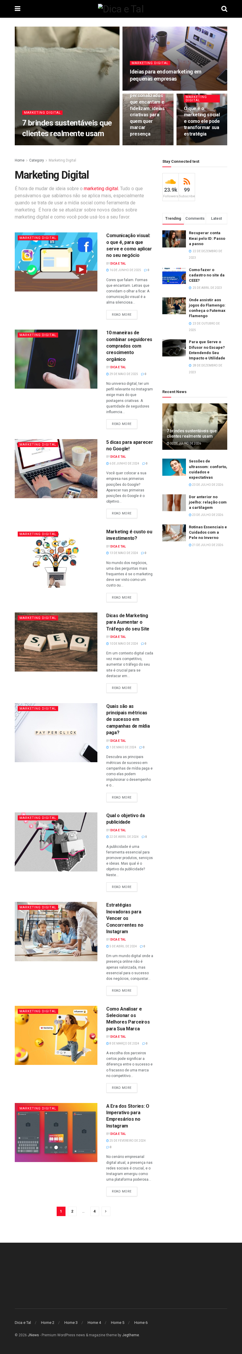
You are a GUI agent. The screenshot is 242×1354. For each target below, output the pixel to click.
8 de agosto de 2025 (148, 144)
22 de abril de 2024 (124, 836)
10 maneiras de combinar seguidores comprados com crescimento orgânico (129, 346)
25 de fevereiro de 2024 (127, 1140)
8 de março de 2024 (124, 1043)
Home (19, 160)
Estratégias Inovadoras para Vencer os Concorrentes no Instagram (124, 918)
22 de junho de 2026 (149, 90)
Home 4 (94, 1322)
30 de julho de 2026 (63, 144)
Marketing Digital (42, 113)
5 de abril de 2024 (123, 946)
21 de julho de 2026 (207, 545)
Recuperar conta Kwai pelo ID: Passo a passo (207, 238)
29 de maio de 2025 (123, 374)
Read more (122, 315)
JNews (33, 1335)
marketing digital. (101, 188)
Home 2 (47, 1322)
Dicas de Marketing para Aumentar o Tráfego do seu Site (127, 622)
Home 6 (141, 1322)
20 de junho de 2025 (203, 144)
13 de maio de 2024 (123, 553)
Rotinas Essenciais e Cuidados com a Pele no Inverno (208, 532)
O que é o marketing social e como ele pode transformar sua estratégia (202, 121)
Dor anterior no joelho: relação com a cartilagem (208, 502)
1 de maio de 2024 (122, 747)
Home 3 (71, 1322)
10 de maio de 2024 (123, 643)
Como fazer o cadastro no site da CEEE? (207, 275)
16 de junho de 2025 (125, 270)
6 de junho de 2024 (124, 463)
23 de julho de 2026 (207, 484)
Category (36, 160)
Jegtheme (130, 1335)
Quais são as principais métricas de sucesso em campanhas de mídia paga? (128, 719)
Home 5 (117, 1322)
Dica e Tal (34, 144)
